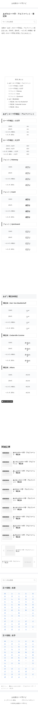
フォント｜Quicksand (16, 96)
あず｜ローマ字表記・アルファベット (20, 83)
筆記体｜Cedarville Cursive (18, 104)
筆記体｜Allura (14, 107)
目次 (16, 79)
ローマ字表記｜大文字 (16, 88)
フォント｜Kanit (15, 93)
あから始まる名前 (8, 401)
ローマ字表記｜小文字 (16, 86)
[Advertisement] (19, 56)
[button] (34, 22)
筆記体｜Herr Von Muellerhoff (18, 101)
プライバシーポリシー (28, 700)
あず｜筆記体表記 (14, 99)
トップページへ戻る (10, 700)
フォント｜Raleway (16, 91)
